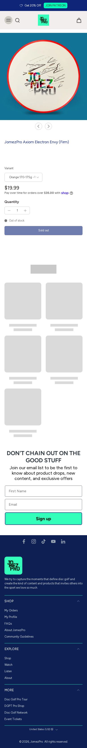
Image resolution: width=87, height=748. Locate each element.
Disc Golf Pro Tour (15, 699)
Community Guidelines (18, 636)
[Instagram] (34, 541)
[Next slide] (48, 126)
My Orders (11, 610)
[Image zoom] (43, 76)
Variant (8, 168)
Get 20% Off (33, 5)
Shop (7, 658)
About (8, 678)
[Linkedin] (63, 541)
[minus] (9, 210)
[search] (17, 20)
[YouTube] (53, 541)
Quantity (11, 202)
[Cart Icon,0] (78, 20)
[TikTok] (43, 541)
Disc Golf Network (15, 712)
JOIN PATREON (56, 5)
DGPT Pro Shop (14, 706)
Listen (8, 671)
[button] (43, 230)
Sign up (43, 518)
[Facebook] (24, 541)
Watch (8, 664)
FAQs (8, 623)
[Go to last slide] (38, 126)
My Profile (10, 617)
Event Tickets (13, 719)
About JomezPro (14, 630)
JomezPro (36, 741)
